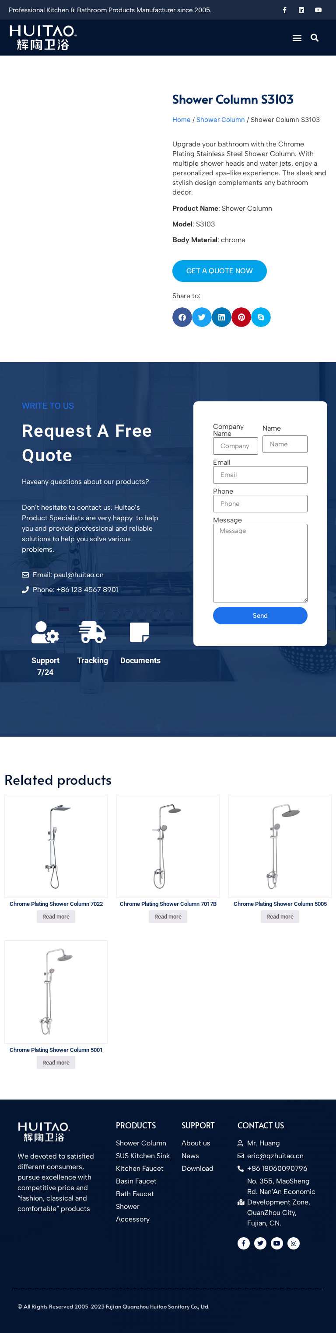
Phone (223, 491)
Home (181, 120)
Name (271, 428)
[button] (297, 37)
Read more (56, 916)
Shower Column (220, 120)
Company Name (228, 430)
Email (222, 462)
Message (227, 520)
